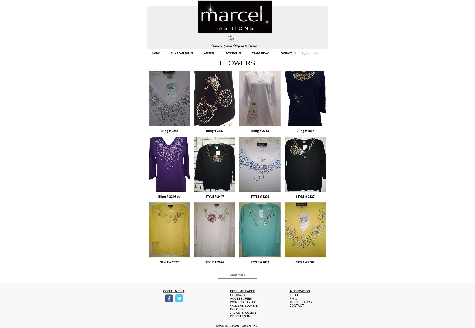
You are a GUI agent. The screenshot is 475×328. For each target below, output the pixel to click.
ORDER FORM (240, 316)
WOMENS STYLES (243, 302)
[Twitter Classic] (179, 298)
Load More (237, 275)
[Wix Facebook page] (169, 298)
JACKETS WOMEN (243, 312)
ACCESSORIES (241, 298)
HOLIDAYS (237, 295)
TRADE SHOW (299, 302)
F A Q (293, 298)
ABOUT (294, 295)
